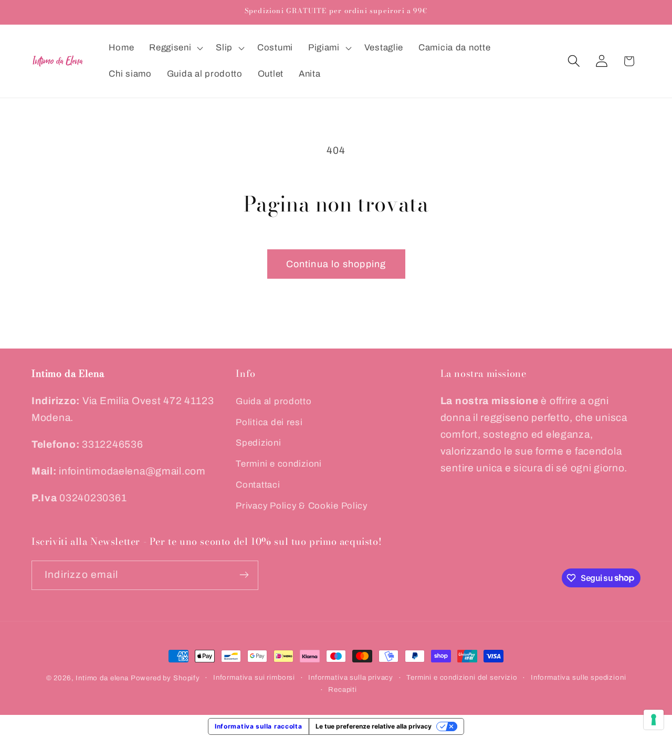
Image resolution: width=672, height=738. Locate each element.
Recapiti (342, 689)
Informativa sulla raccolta (258, 726)
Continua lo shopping (336, 264)
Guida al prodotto (273, 401)
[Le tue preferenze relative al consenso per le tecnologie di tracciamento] (654, 720)
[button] (175, 48)
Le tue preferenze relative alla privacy (374, 726)
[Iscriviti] (244, 574)
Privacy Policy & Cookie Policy (302, 506)
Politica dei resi (269, 422)
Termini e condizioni (278, 464)
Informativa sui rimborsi (254, 677)
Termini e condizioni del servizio (462, 677)
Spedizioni (258, 443)
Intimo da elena (102, 678)
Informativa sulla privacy (350, 677)
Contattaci (258, 485)
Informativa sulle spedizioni (578, 677)
